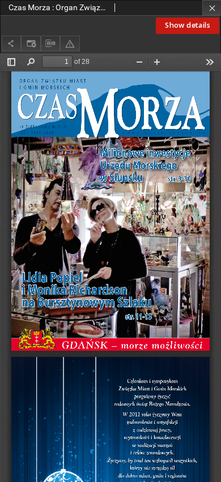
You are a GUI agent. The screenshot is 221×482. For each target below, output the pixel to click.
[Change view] (30, 43)
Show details (187, 25)
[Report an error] (69, 43)
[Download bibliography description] (50, 43)
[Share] (11, 43)
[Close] (211, 7)
